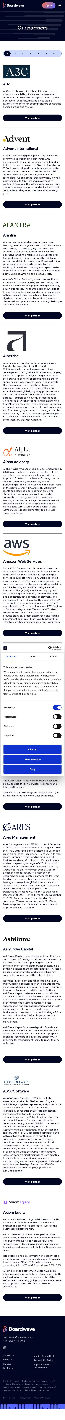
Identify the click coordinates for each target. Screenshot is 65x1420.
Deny (32, 769)
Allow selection (32, 759)
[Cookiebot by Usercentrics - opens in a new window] (48, 648)
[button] (58, 5)
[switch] (57, 716)
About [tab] (53, 656)
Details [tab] (32, 656)
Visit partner (32, 117)
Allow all (32, 749)
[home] (13, 5)
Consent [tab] (11, 656)
